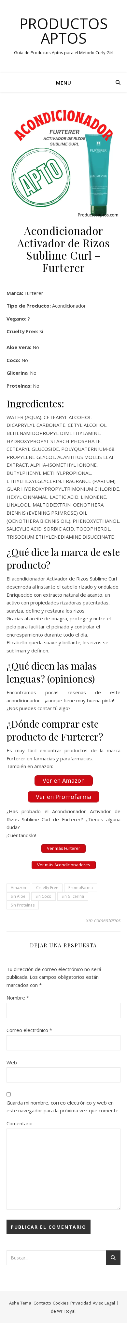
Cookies (61, 1303)
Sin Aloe (18, 896)
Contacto (42, 1303)
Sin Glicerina (73, 896)
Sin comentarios (103, 920)
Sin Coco (43, 896)
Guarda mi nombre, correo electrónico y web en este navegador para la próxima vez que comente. (63, 1106)
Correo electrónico (29, 1030)
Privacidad (80, 1303)
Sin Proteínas (23, 905)
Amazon (18, 887)
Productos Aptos (64, 30)
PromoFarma (80, 887)
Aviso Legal (104, 1303)
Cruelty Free (47, 887)
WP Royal (66, 1311)
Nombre (18, 997)
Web (12, 1062)
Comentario (20, 1123)
